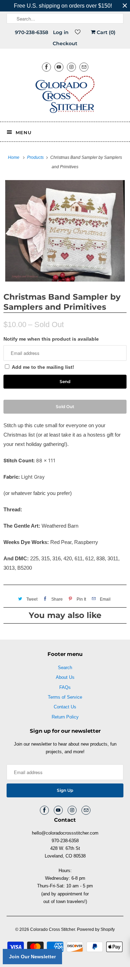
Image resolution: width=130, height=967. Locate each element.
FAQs (65, 687)
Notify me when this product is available (51, 339)
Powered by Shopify (96, 929)
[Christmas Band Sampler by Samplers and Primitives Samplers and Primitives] (65, 231)
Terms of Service (65, 697)
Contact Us (65, 706)
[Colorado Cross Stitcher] (65, 95)
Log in (61, 32)
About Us (65, 677)
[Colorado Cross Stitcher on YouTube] (58, 67)
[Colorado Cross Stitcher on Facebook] (46, 67)
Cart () (105, 32)
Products (36, 157)
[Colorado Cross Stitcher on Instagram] (71, 67)
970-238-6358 (31, 32)
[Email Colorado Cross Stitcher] (83, 67)
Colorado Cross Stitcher (52, 929)
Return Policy (65, 717)
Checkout (65, 43)
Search (65, 667)
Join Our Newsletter (32, 956)
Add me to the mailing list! (43, 367)
